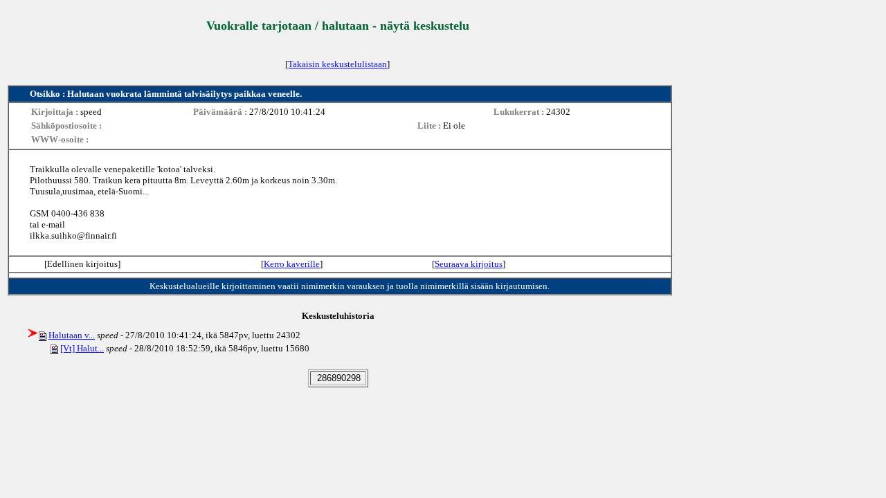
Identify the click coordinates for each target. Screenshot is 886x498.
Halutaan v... (71, 335)
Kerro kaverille (292, 264)
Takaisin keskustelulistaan (337, 64)
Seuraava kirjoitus (469, 264)
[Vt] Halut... (82, 348)
